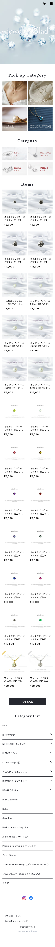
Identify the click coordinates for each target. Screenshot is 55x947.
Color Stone (9, 855)
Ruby (5, 809)
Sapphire (7, 818)
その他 (5, 883)
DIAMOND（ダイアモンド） (15, 781)
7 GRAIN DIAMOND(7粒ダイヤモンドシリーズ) (25, 864)
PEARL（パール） (10, 790)
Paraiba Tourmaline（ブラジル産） (19, 846)
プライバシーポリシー (14, 916)
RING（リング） (9, 734)
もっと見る (27, 701)
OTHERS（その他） (11, 762)
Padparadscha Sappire (15, 827)
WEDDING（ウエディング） (15, 772)
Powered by (24, 932)
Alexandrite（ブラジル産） (15, 836)
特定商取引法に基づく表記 (16, 921)
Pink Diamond (10, 799)
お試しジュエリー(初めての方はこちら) (21, 873)
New (4, 725)
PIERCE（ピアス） (10, 753)
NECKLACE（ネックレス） (14, 744)
